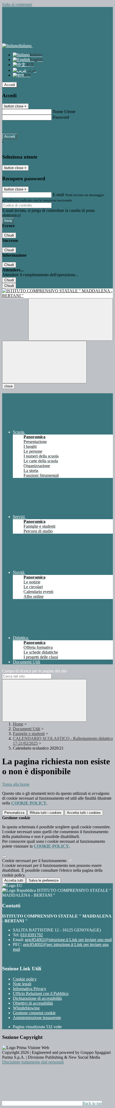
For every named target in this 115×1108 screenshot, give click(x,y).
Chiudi (9, 235)
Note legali (22, 984)
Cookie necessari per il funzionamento (35, 860)
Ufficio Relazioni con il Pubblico (40, 993)
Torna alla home (15, 784)
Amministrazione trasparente (37, 1017)
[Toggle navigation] (44, 362)
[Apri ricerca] (70, 319)
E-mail (58, 194)
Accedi (9, 85)
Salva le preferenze (44, 880)
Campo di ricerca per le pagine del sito (34, 671)
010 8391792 (31, 935)
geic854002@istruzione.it (68, 939)
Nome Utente (64, 111)
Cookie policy (25, 979)
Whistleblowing (26, 1008)
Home (18, 724)
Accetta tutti (84, 813)
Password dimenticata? (21, 127)
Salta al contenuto (17, 4)
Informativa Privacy (29, 988)
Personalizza (14, 813)
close (8, 386)
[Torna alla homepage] (57, 293)
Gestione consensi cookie (34, 1012)
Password (61, 117)
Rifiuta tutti (46, 813)
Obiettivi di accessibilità (33, 1003)
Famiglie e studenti (29, 733)
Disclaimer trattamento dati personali (33, 1062)
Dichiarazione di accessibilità (37, 998)
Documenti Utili (26, 729)
